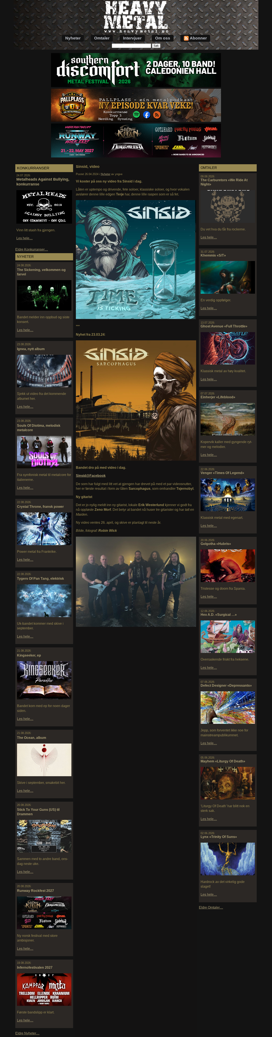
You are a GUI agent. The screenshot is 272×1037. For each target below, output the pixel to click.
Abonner (198, 38)
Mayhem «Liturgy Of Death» (223, 761)
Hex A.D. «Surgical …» (219, 614)
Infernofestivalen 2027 (34, 967)
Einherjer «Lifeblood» (218, 397)
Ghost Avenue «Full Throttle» (224, 326)
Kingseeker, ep (29, 655)
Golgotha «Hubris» (216, 544)
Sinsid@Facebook (91, 475)
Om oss (162, 38)
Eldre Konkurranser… (31, 249)
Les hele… (24, 238)
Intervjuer (132, 38)
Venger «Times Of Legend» (222, 473)
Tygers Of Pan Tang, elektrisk (40, 578)
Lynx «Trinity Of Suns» (219, 837)
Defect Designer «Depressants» (226, 685)
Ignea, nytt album (31, 349)
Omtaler (101, 38)
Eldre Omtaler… (211, 907)
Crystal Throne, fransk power (40, 506)
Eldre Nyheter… (27, 1033)
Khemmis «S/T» (213, 255)
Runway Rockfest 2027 (35, 890)
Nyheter (73, 38)
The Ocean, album (31, 738)
